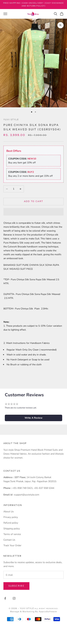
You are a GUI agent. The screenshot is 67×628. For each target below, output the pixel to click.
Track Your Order (12, 545)
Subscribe (16, 585)
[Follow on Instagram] (14, 598)
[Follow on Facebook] (5, 598)
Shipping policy (11, 528)
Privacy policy (10, 517)
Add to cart (33, 201)
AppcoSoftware (48, 611)
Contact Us (9, 539)
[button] (33, 212)
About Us (8, 511)
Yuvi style (11, 119)
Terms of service (12, 534)
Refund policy (10, 522)
